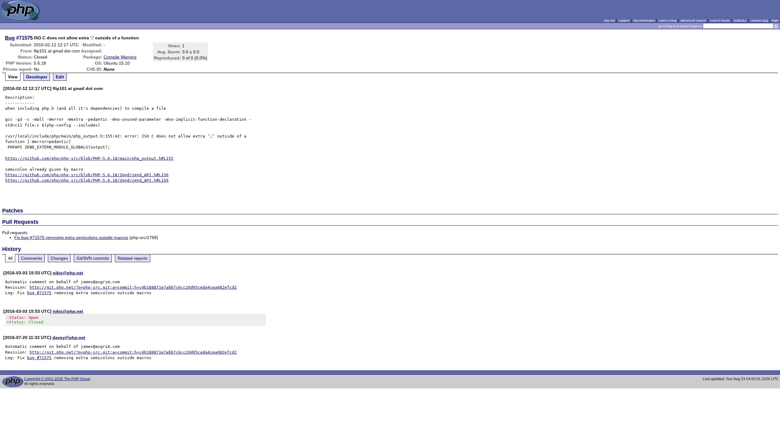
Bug (10, 38)
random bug (759, 20)
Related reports (132, 258)
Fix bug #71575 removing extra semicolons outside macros (71, 237)
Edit (60, 76)
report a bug (668, 20)
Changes (59, 258)
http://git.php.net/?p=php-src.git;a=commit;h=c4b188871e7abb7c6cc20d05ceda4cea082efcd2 (133, 287)
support (624, 20)
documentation (644, 20)
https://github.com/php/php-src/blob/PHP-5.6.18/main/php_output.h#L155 (89, 158)
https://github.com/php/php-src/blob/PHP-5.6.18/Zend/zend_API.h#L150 (86, 175)
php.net (609, 20)
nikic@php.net (68, 272)
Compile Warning (120, 57)
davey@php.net (68, 337)
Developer (36, 76)
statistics (740, 20)
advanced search (693, 20)
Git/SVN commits (92, 258)
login (775, 20)
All (10, 258)
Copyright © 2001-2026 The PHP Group (57, 379)
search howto (720, 20)
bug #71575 (39, 293)
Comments (31, 258)
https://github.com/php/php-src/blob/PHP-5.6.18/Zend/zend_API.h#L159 (86, 180)
